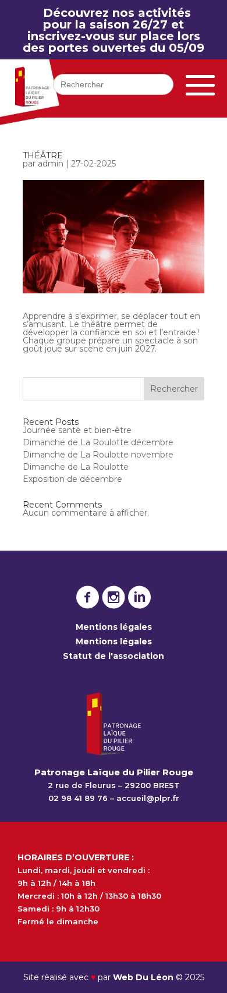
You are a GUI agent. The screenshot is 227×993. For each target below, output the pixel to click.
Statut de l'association (113, 656)
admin (50, 163)
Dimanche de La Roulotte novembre (98, 454)
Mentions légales (114, 627)
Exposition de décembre (72, 479)
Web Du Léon (144, 977)
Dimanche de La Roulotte (76, 467)
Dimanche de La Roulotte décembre (98, 442)
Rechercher (174, 389)
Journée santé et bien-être (77, 430)
